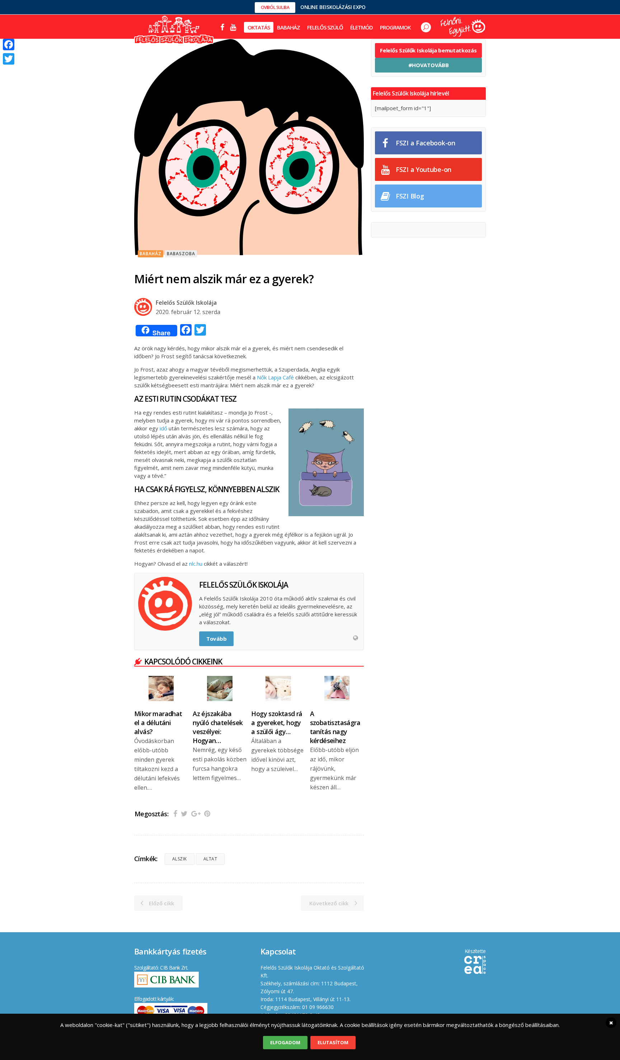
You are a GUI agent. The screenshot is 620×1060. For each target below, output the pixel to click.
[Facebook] (8, 44)
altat (210, 859)
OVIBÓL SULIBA (275, 7)
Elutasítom (333, 1042)
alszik (179, 859)
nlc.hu (195, 563)
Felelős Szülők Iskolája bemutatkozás (428, 50)
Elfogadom (285, 1042)
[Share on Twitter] (184, 813)
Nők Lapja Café (275, 377)
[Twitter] (8, 59)
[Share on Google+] (196, 813)
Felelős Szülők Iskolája (186, 303)
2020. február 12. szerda (188, 312)
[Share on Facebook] (175, 813)
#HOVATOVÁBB (428, 65)
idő (162, 428)
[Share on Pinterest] (207, 813)
